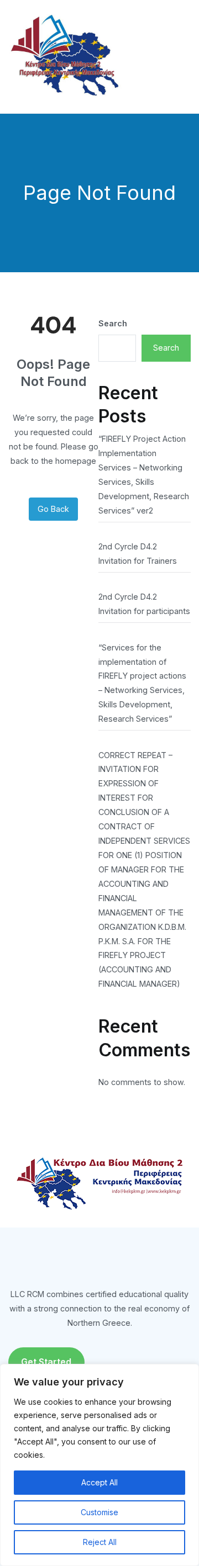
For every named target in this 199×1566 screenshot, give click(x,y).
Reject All (100, 1542)
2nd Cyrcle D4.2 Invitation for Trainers (137, 553)
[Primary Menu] (179, 56)
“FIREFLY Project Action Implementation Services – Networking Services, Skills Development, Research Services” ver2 (143, 474)
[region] (99, 1465)
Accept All (99, 1482)
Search (112, 323)
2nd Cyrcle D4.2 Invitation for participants (144, 604)
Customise (99, 1512)
